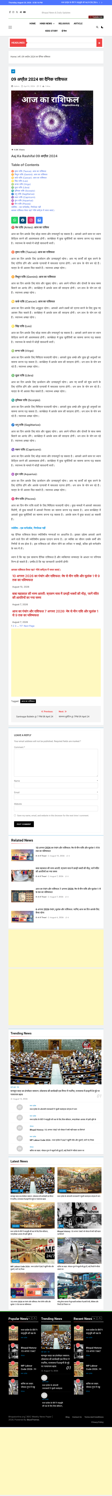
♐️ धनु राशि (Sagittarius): (23, 194)
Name (56, 781)
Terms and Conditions (94, 1417)
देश (18, 1087)
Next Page (29, 625)
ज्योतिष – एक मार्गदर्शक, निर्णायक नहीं (26, 207)
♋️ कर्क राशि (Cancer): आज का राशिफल (29, 177)
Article (78, 23)
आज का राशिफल (28, 701)
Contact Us (77, 1417)
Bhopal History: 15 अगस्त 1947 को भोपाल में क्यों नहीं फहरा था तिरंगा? (77, 2)
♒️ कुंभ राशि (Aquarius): (22, 200)
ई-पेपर (64, 31)
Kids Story (51, 31)
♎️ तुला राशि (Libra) (20, 187)
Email (56, 792)
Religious (64, 23)
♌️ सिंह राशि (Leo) (19, 181)
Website (18, 804)
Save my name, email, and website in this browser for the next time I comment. (53, 815)
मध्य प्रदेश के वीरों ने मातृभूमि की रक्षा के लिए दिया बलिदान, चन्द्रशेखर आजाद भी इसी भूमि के (63, 1119)
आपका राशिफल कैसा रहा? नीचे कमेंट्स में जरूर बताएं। (33, 210)
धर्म (19, 56)
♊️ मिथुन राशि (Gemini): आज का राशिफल (29, 174)
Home (33, 23)
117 (21, 625)
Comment (19, 747)
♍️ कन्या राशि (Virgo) (21, 184)
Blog (68, 1417)
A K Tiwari (42, 855)
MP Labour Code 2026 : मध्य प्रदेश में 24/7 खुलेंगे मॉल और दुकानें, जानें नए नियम (62, 1140)
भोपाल (31, 1126)
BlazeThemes (33, 1419)
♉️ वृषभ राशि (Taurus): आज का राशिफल (28, 171)
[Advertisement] (56, 663)
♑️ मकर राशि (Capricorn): (23, 197)
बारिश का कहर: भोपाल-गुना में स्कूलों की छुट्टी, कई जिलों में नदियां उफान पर (57, 1150)
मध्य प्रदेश (33, 1105)
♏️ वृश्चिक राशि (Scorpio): (23, 190)
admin (16, 86)
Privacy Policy (97, 1422)
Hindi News (46, 23)
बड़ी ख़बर (13, 1087)
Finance (63, 1296)
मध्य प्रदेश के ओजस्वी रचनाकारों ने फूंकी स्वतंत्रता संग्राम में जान (53, 1109)
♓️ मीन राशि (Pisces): (21, 203)
